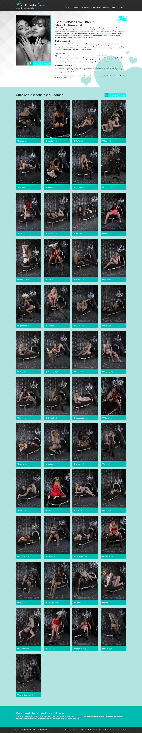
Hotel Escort (95, 8)
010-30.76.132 (42, 63)
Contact (120, 8)
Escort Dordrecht (100, 716)
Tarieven (76, 8)
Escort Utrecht (72, 44)
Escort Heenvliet (20, 718)
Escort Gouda (41, 718)
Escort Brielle (109, 716)
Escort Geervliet (30, 718)
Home (68, 8)
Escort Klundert (118, 716)
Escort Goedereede (88, 716)
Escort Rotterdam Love (20, 729)
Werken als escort (109, 8)
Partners (124, 730)
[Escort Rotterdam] (30, 5)
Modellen (85, 8)
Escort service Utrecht (102, 76)
